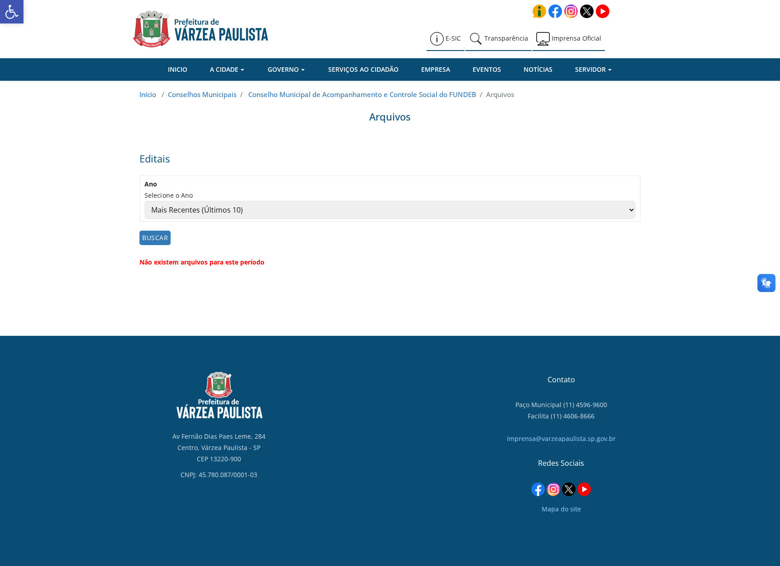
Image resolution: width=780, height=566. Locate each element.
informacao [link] (539, 11)
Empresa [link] (435, 69)
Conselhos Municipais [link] (202, 94)
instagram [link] (571, 11)
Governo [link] (283, 69)
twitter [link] (587, 11)
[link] (11, 11)
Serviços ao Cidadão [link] (363, 69)
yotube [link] (602, 11)
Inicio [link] (177, 69)
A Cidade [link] (224, 69)
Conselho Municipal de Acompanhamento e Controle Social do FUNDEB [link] (362, 94)
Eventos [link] (487, 69)
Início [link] (147, 94)
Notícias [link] (538, 69)
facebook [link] (555, 11)
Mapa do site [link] (561, 509)
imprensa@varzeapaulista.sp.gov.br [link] (561, 438)
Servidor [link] (590, 69)
